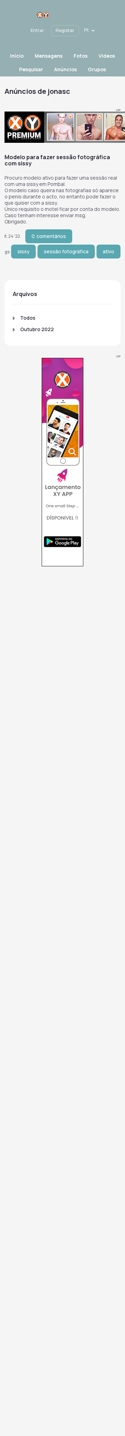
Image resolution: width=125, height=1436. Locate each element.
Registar (65, 30)
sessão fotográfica (66, 251)
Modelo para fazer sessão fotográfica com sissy (57, 160)
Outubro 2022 (37, 329)
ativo (108, 251)
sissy (23, 251)
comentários (49, 236)
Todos (27, 317)
